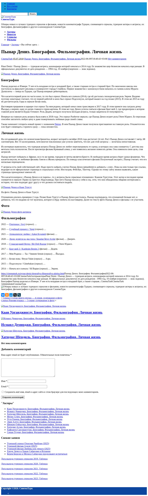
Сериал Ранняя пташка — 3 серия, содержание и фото (27, 300)
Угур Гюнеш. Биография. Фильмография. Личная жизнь (34, 419)
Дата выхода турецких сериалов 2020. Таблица (24, 464)
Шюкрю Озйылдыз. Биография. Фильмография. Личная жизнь (38, 424)
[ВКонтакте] (3, 295)
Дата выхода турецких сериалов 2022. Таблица (24, 473)
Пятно (58, 124)
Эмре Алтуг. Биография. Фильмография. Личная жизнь (34, 422)
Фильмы (11, 39)
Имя (4, 381)
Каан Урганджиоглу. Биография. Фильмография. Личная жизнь (51, 312)
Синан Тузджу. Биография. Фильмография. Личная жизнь (35, 432)
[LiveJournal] (19, 295)
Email (4, 386)
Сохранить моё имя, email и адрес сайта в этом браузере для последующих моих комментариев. (52, 392)
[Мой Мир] (11, 295)
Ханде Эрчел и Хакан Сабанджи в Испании (28, 451)
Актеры (11, 32)
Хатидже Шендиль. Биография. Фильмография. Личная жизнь (51, 337)
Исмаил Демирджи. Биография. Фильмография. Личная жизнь (51, 325)
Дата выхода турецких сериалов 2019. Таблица (24, 459)
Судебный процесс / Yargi (22, 229)
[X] (15, 295)
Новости (11, 34)
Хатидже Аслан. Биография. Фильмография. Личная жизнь (36, 427)
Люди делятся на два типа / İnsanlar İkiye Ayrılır (32, 239)
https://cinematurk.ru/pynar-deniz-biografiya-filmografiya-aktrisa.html (32, 273)
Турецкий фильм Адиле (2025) (22, 446)
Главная (11, 3)
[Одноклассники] (7, 295)
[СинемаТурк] (8, 17)
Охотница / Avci (17, 224)
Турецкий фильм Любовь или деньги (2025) (28, 448)
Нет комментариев (117, 59)
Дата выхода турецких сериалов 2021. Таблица (24, 468)
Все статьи (12, 6)
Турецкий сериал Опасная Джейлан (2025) (28, 443)
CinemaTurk (7, 59)
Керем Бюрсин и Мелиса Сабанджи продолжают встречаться (37, 454)
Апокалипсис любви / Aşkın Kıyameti (27, 234)
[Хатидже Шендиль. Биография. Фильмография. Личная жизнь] (33, 331)
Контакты (12, 9)
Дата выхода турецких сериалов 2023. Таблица (24, 478)
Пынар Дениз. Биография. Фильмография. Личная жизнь (52, 59)
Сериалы (12, 37)
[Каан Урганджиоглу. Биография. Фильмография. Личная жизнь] (33, 306)
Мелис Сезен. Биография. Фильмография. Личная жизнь (35, 416)
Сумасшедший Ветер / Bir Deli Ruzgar (27, 244)
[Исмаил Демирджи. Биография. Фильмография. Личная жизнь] (33, 318)
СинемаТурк (7, 19)
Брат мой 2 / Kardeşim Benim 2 (24, 249)
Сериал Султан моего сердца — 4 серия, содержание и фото (32, 298)
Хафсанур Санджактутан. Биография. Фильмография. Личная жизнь (41, 429)
